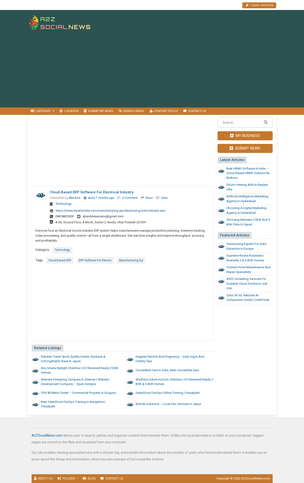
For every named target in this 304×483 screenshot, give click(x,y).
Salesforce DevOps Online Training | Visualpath (168, 393)
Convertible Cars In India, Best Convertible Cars (167, 370)
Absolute (75, 198)
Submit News (247, 148)
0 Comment (130, 198)
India (164, 198)
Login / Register (262, 5)
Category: (42, 250)
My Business (247, 135)
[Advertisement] (189, 23)
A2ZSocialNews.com (47, 435)
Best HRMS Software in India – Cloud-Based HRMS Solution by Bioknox (248, 173)
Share (149, 198)
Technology (63, 203)
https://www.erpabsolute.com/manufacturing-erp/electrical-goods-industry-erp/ (111, 210)
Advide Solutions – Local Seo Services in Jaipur (168, 404)
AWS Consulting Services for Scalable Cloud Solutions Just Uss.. (246, 283)
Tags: (39, 260)
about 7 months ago (101, 198)
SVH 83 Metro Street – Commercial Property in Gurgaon (78, 393)
